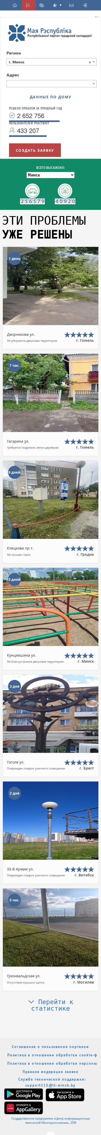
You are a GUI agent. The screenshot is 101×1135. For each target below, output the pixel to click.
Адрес (12, 74)
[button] (15, 5)
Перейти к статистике (52, 1005)
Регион (13, 53)
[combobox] (51, 61)
